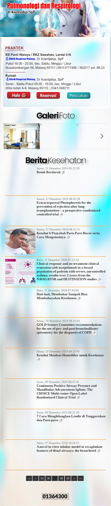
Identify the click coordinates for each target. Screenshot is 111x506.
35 (42, 478)
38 (61, 478)
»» (80, 478)
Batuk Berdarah (49, 172)
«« (29, 478)
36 (48, 478)
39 (67, 478)
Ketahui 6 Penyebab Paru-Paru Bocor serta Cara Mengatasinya (68, 235)
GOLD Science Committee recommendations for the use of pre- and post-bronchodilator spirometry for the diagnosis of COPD (69, 328)
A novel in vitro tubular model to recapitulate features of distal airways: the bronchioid (69, 448)
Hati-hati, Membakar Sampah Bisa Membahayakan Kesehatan (62, 296)
